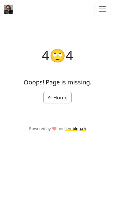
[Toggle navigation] (102, 9)
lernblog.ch (76, 128)
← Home (57, 97)
